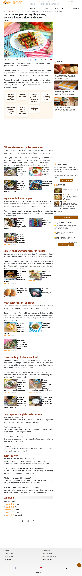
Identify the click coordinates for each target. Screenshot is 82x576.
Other (74, 8)
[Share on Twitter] (46, 59)
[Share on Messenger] (36, 59)
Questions (59, 8)
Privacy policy (47, 553)
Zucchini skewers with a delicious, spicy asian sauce (15, 224)
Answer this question (59, 230)
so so (16, 512)
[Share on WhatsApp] (41, 59)
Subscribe (66, 217)
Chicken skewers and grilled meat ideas (11, 97)
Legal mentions (47, 559)
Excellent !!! (18, 504)
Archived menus (64, 208)
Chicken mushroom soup (70, 190)
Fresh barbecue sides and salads (46, 97)
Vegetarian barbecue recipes (22, 96)
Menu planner (65, 180)
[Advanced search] (70, 4)
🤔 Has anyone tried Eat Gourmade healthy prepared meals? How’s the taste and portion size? (65, 227)
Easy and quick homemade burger (46, 274)
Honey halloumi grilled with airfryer (46, 222)
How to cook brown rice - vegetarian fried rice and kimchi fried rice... (70, 198)
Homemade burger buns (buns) (22, 291)
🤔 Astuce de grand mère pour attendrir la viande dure (63, 232)
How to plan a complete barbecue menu (22, 111)
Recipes (29, 8)
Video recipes (9, 553)
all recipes (27, 521)
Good (16, 510)
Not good (18, 515)
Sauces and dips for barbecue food (10, 110)
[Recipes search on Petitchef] (67, 4)
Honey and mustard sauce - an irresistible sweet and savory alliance (15, 402)
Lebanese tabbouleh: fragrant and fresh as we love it (22, 344)
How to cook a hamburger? (47, 291)
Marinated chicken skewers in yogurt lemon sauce (22, 172)
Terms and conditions (49, 556)
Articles (44, 8)
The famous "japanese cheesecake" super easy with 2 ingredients (70, 204)
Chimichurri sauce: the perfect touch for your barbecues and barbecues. (15, 385)
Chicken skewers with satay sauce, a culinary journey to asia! (15, 186)
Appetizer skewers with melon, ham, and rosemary (22, 238)
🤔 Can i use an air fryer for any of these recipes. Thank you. (64, 237)
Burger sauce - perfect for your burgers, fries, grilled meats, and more (40, 385)
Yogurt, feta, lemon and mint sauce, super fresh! (47, 400)
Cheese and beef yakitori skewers (47, 183)
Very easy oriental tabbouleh (46, 325)
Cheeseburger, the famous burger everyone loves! (15, 276)
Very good (18, 507)
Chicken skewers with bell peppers (45, 171)
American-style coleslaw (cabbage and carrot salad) (15, 328)
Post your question (67, 245)
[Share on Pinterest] (51, 59)
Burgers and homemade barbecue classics (34, 97)
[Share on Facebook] (30, 59)
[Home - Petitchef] (4, 11)
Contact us (46, 550)
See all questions (72, 242)
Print (73, 208)
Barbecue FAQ (34, 109)
